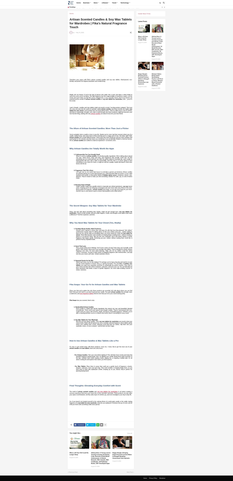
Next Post (130, 472)
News (96, 3)
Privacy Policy (153, 478)
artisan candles (96, 113)
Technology (125, 3)
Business (86, 3)
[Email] (101, 424)
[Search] (163, 2)
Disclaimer (162, 478)
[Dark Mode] (160, 2)
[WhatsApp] (97, 424)
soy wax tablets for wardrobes (107, 391)
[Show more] (105, 424)
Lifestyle (105, 3)
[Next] (164, 7)
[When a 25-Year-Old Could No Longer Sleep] (79, 442)
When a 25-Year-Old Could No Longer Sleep (79, 453)
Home (78, 3)
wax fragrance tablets (86, 293)
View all (129, 433)
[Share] (130, 32)
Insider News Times (144, 14)
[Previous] (162, 7)
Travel (114, 3)
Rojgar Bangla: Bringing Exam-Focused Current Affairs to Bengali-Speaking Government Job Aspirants (122, 455)
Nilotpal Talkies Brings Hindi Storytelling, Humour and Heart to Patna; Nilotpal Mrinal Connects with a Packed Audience (157, 79)
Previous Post (73, 472)
